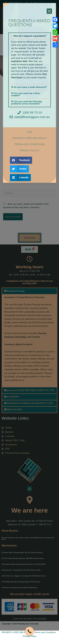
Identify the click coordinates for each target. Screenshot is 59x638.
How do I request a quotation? (30, 36)
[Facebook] (55, 19)
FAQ (29, 131)
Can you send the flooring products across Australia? (26, 102)
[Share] (55, 45)
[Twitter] (55, 26)
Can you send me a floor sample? (25, 94)
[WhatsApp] (55, 32)
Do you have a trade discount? (30, 87)
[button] (49, 11)
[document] (29, 319)
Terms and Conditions (45, 632)
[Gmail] (55, 38)
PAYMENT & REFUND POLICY (17, 632)
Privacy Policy (29, 636)
